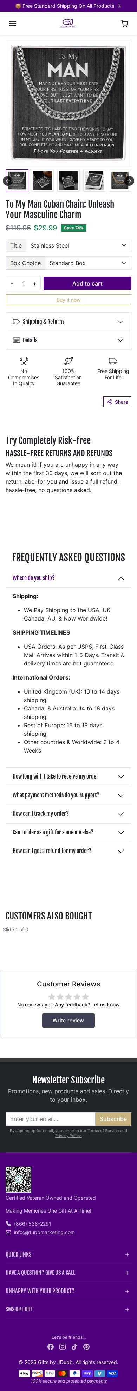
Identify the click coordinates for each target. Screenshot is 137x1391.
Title (16, 245)
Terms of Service (103, 1130)
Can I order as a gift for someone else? (53, 832)
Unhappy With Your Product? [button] (40, 1290)
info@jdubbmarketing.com (44, 1232)
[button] (12, 23)
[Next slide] (129, 181)
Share (121, 402)
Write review (68, 1020)
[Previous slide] (8, 934)
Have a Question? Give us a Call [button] (40, 1272)
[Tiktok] (74, 1346)
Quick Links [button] (18, 1254)
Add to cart (87, 283)
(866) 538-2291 (32, 1224)
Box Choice (25, 263)
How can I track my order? (41, 813)
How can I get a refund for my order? (52, 850)
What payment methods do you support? (56, 795)
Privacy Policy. (68, 1135)
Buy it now (69, 300)
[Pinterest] (86, 1346)
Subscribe (113, 1118)
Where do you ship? (34, 578)
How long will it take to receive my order (55, 776)
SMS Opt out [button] (19, 1309)
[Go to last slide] (8, 181)
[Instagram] (62, 1346)
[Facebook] (51, 1346)
